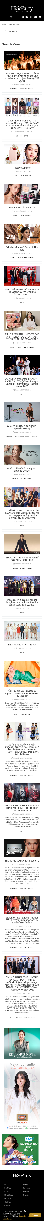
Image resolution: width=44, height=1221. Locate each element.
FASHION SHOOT (26, 478)
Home (25, 1184)
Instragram (27, 1188)
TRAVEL (7, 1202)
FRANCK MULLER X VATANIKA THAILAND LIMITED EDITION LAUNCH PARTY (22, 808)
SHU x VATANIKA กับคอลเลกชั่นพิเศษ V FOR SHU (22, 558)
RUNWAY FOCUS (29, 1017)
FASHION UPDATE (26, 568)
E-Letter (26, 1195)
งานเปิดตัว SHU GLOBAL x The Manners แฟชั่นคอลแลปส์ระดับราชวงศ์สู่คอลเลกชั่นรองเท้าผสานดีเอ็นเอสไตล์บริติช (22, 514)
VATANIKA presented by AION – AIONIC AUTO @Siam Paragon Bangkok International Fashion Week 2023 (22, 383)
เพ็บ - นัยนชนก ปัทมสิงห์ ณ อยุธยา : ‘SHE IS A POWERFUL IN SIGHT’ (22, 693)
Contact (26, 1191)
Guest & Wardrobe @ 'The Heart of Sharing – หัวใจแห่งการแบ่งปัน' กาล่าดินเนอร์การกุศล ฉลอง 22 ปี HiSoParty (22, 124)
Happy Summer (22, 167)
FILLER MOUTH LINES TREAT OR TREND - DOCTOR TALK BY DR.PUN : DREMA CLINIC (22, 337)
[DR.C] (20, 1149)
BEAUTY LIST (26, 714)
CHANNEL (34, 436)
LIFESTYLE (13, 89)
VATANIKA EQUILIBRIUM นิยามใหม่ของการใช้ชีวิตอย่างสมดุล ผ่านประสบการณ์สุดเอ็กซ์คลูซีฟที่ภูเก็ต (22, 77)
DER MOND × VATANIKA (22, 644)
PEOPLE (7, 1188)
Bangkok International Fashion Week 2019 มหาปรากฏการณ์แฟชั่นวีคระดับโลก (22, 920)
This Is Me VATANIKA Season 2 (22, 860)
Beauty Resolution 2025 (22, 207)
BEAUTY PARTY (26, 175)
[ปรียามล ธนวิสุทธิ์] (22, 1044)
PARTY (22, 302)
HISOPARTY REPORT (26, 89)
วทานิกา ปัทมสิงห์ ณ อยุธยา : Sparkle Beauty (22, 427)
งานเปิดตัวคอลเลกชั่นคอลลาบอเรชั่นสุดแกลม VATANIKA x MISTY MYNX (22, 292)
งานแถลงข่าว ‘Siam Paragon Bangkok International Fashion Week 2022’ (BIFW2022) (22, 602)
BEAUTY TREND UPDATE (26, 258)
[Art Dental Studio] (22, 1096)
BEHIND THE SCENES (22, 436)
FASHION (19, 136)
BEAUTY (15, 175)
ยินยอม (35, 1215)
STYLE (26, 136)
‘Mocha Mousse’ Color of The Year (22, 248)
